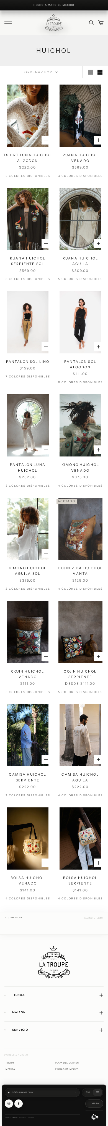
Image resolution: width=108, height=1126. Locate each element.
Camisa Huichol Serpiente (27, 777)
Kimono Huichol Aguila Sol (28, 571)
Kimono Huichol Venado (80, 467)
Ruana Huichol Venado (80, 157)
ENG (88, 1092)
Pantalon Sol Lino (28, 361)
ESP (97, 1092)
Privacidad (22, 1118)
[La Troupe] (54, 961)
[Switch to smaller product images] (99, 72)
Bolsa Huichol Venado (28, 880)
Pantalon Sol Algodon (80, 364)
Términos (31, 1118)
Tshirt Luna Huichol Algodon (27, 157)
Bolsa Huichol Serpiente (80, 880)
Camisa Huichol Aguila (80, 777)
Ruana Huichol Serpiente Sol (27, 261)
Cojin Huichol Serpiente (80, 674)
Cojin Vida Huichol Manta (80, 571)
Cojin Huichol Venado (27, 674)
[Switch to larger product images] (90, 72)
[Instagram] (9, 1103)
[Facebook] (18, 1103)
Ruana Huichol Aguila (80, 261)
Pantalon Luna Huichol (27, 467)
